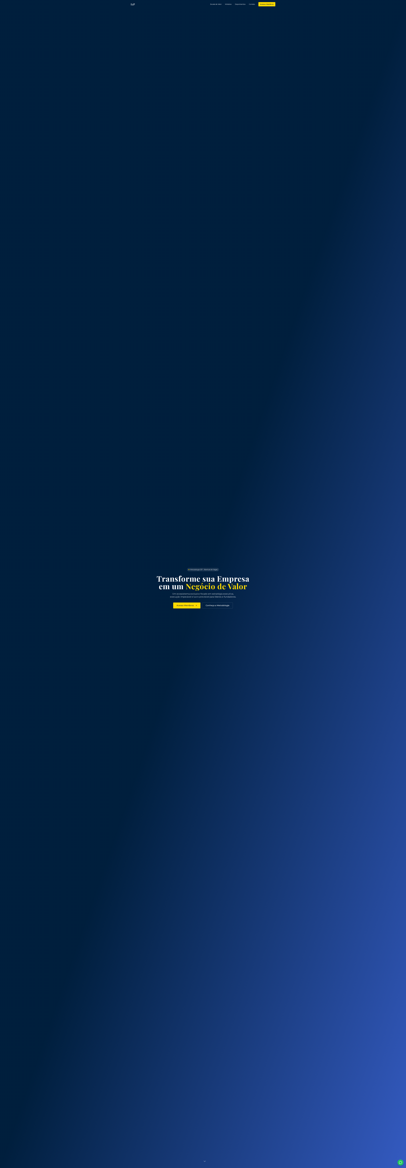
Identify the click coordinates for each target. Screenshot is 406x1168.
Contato (252, 4)
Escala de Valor (216, 4)
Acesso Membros (267, 4)
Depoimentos (240, 4)
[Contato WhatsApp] (400, 1162)
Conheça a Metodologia (217, 605)
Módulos (228, 4)
